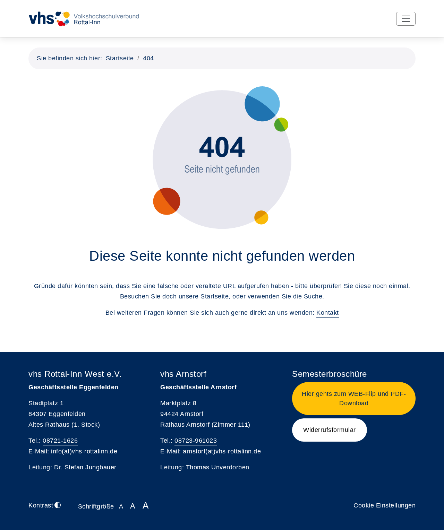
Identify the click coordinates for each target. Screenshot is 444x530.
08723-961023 (195, 440)
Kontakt (327, 312)
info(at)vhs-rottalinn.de (85, 451)
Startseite (120, 58)
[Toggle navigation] (406, 19)
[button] (354, 398)
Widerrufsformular (329, 429)
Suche (313, 296)
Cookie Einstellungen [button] (384, 505)
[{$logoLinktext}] (93, 18)
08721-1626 (60, 440)
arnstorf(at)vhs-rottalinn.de (223, 451)
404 (148, 58)
